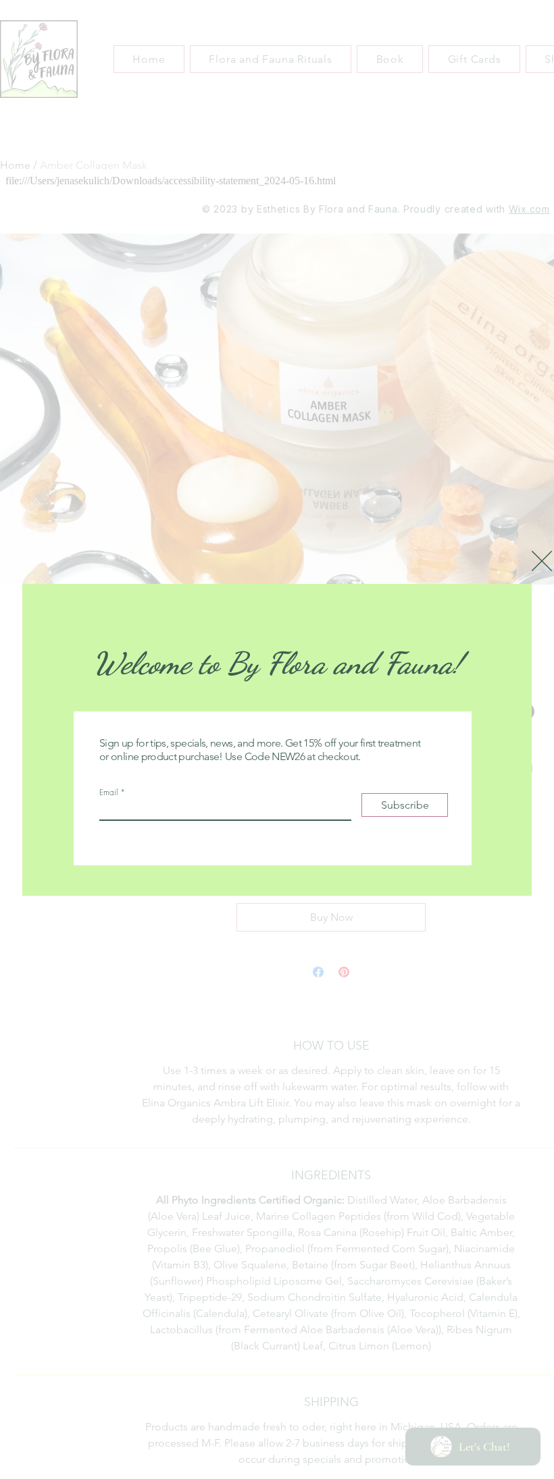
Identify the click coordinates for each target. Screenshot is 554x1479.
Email (108, 792)
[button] (542, 561)
